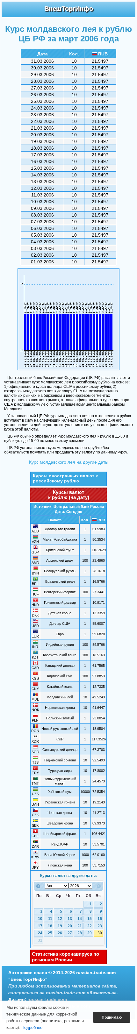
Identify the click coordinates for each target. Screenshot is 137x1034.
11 (50, 918)
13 (70, 918)
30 (99, 933)
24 (40, 933)
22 (89, 926)
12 (60, 918)
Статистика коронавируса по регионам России (65, 956)
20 (70, 926)
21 (79, 926)
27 (70, 933)
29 (89, 933)
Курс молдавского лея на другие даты (68, 462)
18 (50, 926)
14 (79, 918)
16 (99, 918)
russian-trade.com (47, 999)
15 (89, 918)
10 (40, 918)
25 (50, 933)
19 (60, 926)
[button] (111, 1017)
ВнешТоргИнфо (68, 8)
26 (60, 933)
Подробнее (31, 1027)
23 (99, 926)
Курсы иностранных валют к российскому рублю (65, 478)
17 (40, 926)
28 (79, 933)
